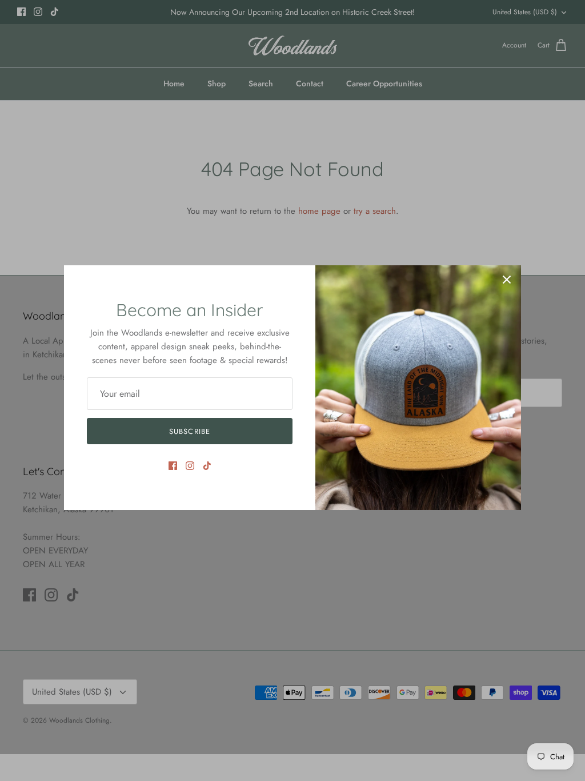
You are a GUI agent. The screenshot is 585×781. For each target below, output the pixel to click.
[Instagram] (190, 465)
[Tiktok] (207, 465)
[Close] (506, 279)
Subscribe (189, 431)
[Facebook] (173, 465)
